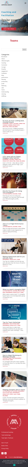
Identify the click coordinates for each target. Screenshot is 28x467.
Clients (3, 58)
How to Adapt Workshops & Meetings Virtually (12, 356)
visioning (3, 94)
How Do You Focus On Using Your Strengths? (12, 191)
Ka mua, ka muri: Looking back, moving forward (13, 121)
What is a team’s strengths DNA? (14, 289)
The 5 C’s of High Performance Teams (13, 224)
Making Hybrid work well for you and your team (14, 257)
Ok (14, 465)
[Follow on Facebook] (2, 453)
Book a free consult (9, 29)
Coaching (3, 63)
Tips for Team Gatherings (11, 322)
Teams (3, 90)
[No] (26, 463)
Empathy (3, 69)
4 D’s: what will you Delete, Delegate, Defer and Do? (12, 157)
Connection (4, 65)
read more (5, 133)
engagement (4, 71)
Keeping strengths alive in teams (14, 390)
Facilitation (4, 73)
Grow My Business (18, 457)
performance (4, 77)
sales (2, 87)
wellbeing (3, 96)
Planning (3, 79)
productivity (4, 81)
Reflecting (3, 85)
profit (2, 83)
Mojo (2, 75)
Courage (3, 67)
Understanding (5, 92)
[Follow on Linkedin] (5, 453)
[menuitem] (14, 432)
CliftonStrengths (5, 61)
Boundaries (4, 56)
